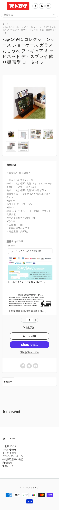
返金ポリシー (9, 465)
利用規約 (7, 462)
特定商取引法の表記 (12, 459)
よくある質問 (9, 452)
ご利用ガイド (9, 446)
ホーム (5, 24)
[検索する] (54, 14)
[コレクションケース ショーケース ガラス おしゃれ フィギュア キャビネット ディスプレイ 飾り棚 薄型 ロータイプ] (29, 103)
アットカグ (33, 487)
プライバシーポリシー (13, 456)
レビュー (8, 381)
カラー (12, 245)
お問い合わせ (9, 449)
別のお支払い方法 (29, 352)
